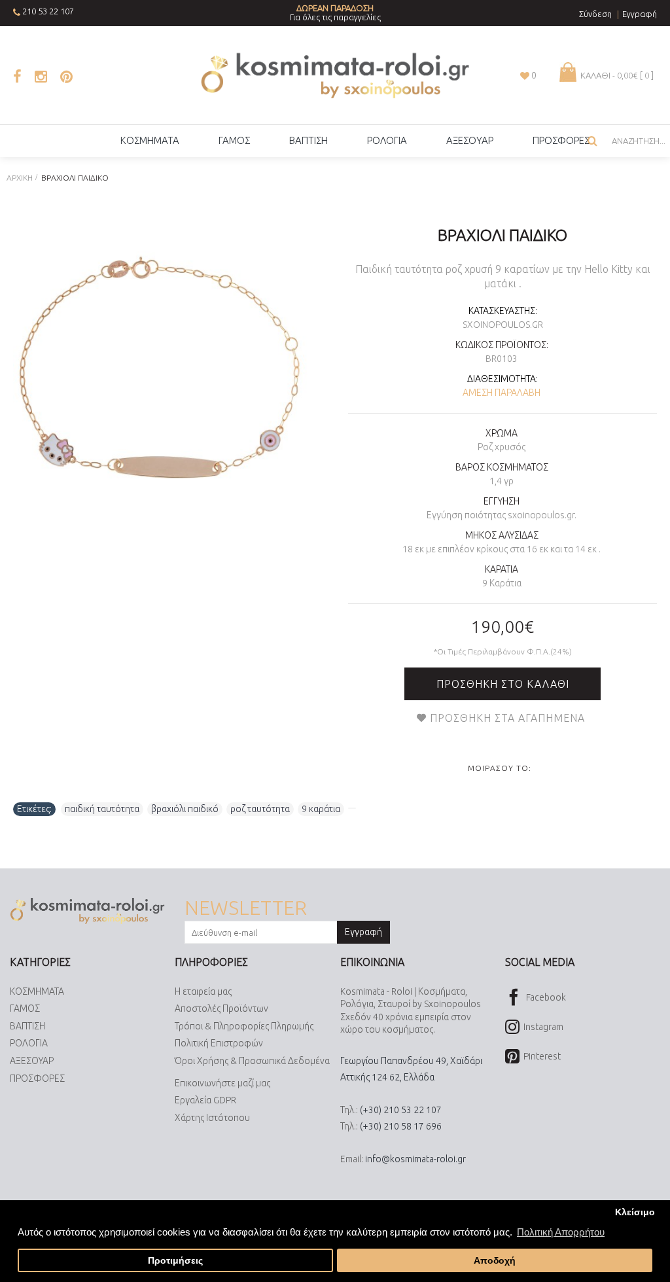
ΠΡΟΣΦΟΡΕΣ (37, 1078)
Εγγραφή (363, 932)
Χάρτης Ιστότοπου (212, 1118)
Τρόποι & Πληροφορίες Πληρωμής (244, 1026)
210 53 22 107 (48, 11)
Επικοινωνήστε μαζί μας (222, 1083)
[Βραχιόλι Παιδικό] (161, 370)
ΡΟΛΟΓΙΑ (29, 1043)
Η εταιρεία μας (203, 991)
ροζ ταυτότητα (260, 809)
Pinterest (542, 1056)
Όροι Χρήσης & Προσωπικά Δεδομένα (252, 1061)
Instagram (543, 1027)
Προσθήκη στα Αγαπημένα (507, 718)
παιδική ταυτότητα (102, 809)
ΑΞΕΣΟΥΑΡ (32, 1061)
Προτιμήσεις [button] (175, 1261)
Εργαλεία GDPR (205, 1100)
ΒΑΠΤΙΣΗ (27, 1026)
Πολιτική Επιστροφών (219, 1043)
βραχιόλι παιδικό (185, 809)
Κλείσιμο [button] (635, 1212)
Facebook (546, 996)
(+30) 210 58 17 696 (401, 1126)
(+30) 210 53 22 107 (401, 1110)
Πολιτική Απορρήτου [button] (561, 1231)
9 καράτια (321, 809)
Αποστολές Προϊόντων (221, 1008)
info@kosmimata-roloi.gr (415, 1159)
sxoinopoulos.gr (503, 324)
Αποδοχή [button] (495, 1261)
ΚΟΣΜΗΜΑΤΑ (37, 991)
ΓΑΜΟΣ (25, 1008)
